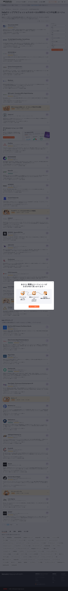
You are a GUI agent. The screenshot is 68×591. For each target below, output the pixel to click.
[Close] (52, 282)
